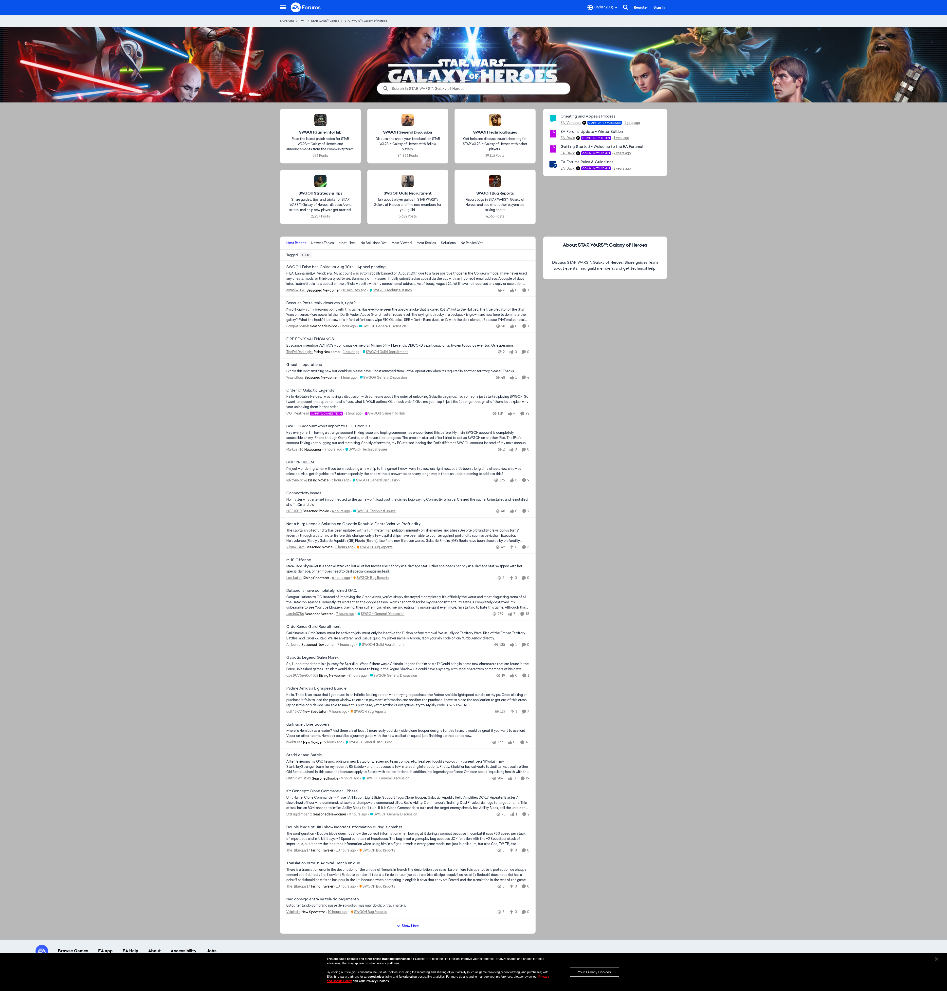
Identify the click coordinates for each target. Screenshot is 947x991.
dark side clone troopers (308, 724)
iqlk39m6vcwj (296, 480)
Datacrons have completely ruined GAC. (321, 590)
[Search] (626, 7)
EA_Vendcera (571, 122)
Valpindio (293, 912)
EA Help (130, 950)
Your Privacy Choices (594, 972)
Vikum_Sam (295, 547)
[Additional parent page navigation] (303, 20)
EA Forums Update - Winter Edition (592, 131)
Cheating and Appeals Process (588, 116)
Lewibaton (294, 577)
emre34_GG (296, 290)
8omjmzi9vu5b (297, 326)
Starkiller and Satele (304, 755)
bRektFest (294, 742)
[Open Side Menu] (282, 7)
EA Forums (287, 21)
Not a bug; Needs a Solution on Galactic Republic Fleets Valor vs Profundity (353, 523)
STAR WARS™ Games (325, 21)
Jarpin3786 (295, 614)
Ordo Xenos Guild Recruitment (313, 626)
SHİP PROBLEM (300, 462)
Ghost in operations (304, 364)
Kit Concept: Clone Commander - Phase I (323, 791)
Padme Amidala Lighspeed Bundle (316, 688)
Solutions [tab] (448, 243)
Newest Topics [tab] (322, 243)
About (154, 950)
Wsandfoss (295, 377)
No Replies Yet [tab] (472, 243)
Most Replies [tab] (426, 243)
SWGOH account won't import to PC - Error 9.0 (328, 426)
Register (641, 7)
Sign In (659, 7)
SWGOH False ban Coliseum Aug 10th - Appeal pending (336, 266)
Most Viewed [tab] (402, 243)
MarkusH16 (294, 449)
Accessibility (184, 950)
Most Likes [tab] (347, 243)
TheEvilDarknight (299, 352)
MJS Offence (298, 559)
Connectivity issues (303, 493)
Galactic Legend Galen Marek (312, 657)
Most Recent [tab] (296, 243)
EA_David (568, 138)
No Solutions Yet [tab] (374, 243)
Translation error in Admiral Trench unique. (323, 863)
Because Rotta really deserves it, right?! (321, 302)
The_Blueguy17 (298, 850)
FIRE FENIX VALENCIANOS (310, 339)
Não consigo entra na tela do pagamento (322, 899)
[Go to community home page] (306, 7)
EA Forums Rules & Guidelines (587, 161)
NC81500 (294, 511)
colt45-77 (294, 711)
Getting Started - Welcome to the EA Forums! (602, 146)
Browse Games (73, 950)
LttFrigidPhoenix (299, 814)
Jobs (211, 950)
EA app (105, 950)
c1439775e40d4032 (302, 675)
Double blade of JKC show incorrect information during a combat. (344, 827)
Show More (410, 926)
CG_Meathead (297, 413)
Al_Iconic (293, 644)
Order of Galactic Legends (310, 390)
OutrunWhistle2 (298, 778)
